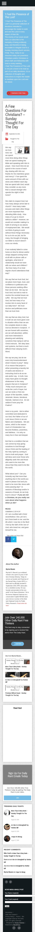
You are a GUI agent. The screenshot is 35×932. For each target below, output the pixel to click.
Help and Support (11, 914)
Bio (23, 916)
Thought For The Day (14, 140)
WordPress (16, 925)
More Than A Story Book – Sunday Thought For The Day (19, 813)
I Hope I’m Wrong (16, 837)
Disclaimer (8, 912)
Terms (18, 916)
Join (17, 798)
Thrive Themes (19, 923)
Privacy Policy (9, 916)
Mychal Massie (10, 569)
